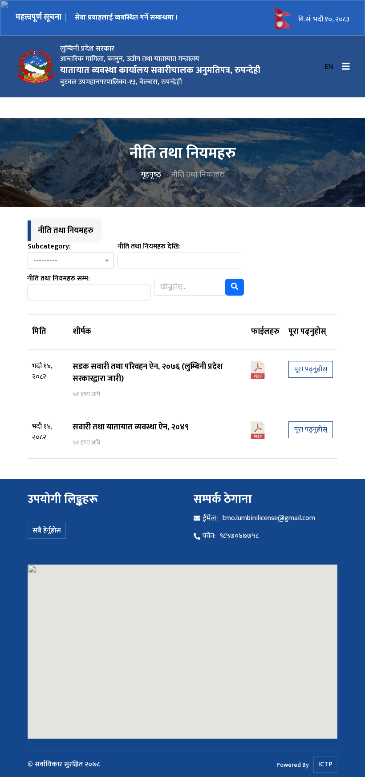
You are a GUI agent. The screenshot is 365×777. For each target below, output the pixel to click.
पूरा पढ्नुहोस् (310, 369)
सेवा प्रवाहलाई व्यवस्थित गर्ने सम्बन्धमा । (126, 18)
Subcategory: (49, 246)
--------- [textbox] (45, 261)
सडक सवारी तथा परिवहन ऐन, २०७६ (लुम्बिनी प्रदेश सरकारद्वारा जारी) (148, 372)
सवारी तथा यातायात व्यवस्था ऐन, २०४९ (131, 427)
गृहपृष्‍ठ (151, 174)
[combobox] (71, 260)
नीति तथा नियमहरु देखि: (149, 246)
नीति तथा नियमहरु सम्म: (58, 278)
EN (328, 67)
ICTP (325, 764)
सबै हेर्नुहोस (46, 531)
